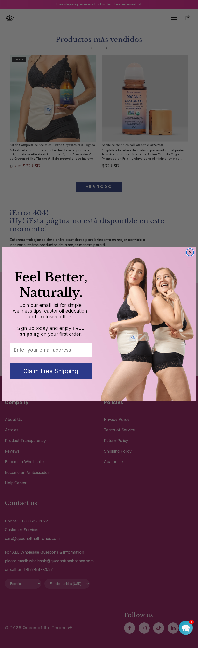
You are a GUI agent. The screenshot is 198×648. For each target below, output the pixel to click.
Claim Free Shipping (50, 370)
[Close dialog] (190, 252)
